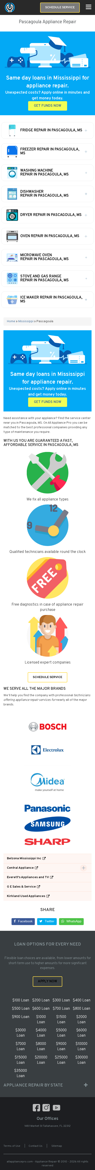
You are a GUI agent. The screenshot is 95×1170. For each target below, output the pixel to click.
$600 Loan (41, 1008)
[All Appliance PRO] (10, 7)
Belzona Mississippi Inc (24, 858)
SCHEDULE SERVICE (47, 677)
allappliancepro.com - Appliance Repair (32, 1162)
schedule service (60, 7)
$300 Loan (61, 1000)
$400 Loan (81, 1000)
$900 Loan (20, 1017)
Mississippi (25, 321)
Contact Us (35, 1146)
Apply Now (47, 981)
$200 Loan (41, 1000)
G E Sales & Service (21, 887)
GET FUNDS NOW (47, 106)
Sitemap (56, 1146)
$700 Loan (61, 1008)
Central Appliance (20, 868)
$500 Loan (21, 1008)
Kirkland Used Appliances (26, 896)
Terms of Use (11, 1146)
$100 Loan (20, 1000)
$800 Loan (81, 1008)
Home (11, 321)
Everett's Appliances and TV (28, 877)
